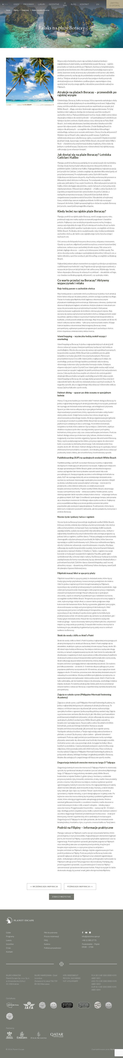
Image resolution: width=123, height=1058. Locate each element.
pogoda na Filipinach (106, 841)
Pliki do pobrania (50, 932)
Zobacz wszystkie (61, 897)
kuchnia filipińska (103, 870)
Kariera (47, 944)
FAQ (46, 940)
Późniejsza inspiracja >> (80, 886)
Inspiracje (25, 10)
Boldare (114, 1049)
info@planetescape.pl (91, 936)
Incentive (54, 4)
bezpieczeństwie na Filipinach (69, 850)
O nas (65, 4)
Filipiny (15, 10)
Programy (28, 4)
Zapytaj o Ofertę (115, 4)
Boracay (99, 853)
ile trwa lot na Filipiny (71, 838)
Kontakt (84, 4)
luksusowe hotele (87, 867)
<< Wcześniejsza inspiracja (44, 886)
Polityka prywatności (52, 948)
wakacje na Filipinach (73, 833)
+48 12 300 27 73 (89, 940)
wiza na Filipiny (103, 864)
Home (8, 10)
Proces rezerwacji (51, 936)
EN (97, 4)
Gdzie (16, 4)
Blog (73, 4)
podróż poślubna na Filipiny (68, 853)
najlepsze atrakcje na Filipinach (77, 856)
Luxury (41, 4)
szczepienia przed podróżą (88, 844)
